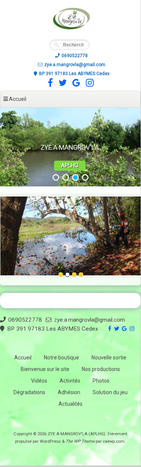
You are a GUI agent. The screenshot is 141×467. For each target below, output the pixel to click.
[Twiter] (62, 84)
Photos (101, 381)
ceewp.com (113, 441)
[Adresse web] (75, 84)
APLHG (69, 166)
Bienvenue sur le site (45, 369)
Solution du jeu (110, 392)
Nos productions (101, 369)
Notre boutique (61, 358)
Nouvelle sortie (109, 358)
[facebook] (49, 84)
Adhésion (69, 392)
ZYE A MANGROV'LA (69, 147)
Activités (70, 381)
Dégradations (29, 392)
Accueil (23, 358)
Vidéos (39, 381)
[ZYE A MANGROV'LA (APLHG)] (70, 35)
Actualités (70, 404)
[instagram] (89, 84)
